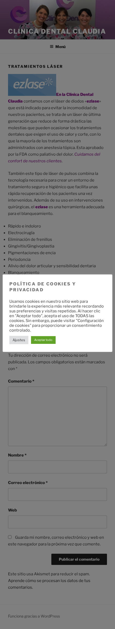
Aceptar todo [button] (43, 340)
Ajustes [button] (19, 340)
